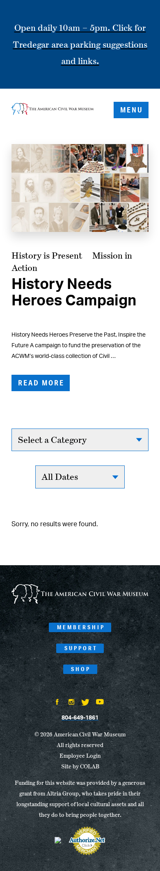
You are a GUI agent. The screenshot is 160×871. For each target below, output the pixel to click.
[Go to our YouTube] (100, 702)
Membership (81, 627)
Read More (41, 382)
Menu (131, 109)
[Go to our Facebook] (57, 702)
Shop (81, 669)
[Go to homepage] (80, 602)
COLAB (89, 766)
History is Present (46, 255)
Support (81, 648)
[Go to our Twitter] (85, 703)
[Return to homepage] (52, 110)
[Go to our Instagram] (71, 702)
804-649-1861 (80, 718)
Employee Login (80, 755)
